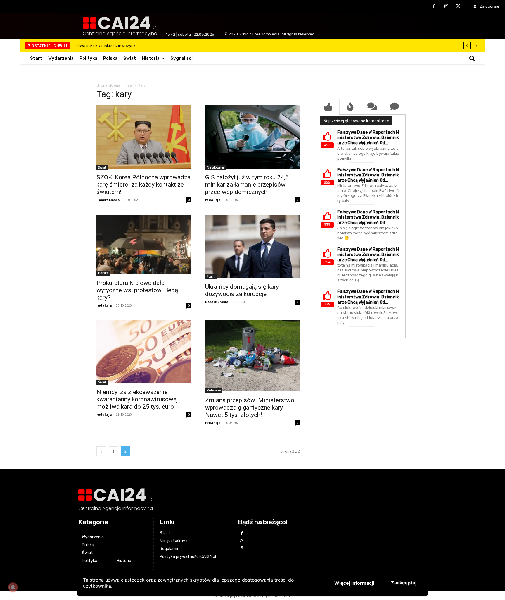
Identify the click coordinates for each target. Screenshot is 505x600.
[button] (472, 58)
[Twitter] (458, 7)
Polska (103, 273)
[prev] (467, 45)
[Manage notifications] (13, 587)
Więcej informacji (354, 583)
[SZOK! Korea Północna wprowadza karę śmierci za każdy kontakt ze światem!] (143, 137)
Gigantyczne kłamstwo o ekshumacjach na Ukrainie (125, 45)
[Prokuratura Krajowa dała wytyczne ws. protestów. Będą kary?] (143, 245)
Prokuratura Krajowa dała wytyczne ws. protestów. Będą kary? (137, 290)
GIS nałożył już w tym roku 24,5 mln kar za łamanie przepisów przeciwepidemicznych (247, 184)
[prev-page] (101, 451)
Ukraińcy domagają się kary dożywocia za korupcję (242, 290)
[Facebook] (434, 7)
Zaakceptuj (403, 583)
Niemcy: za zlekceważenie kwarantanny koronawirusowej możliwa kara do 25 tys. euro (137, 399)
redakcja (213, 199)
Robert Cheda (108, 199)
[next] (476, 45)
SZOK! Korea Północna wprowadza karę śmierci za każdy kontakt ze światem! (143, 184)
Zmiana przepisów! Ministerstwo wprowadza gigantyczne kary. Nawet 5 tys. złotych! (249, 407)
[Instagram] (446, 7)
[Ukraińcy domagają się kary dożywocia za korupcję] (252, 247)
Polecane (214, 390)
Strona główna (108, 85)
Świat (102, 167)
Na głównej (215, 167)
